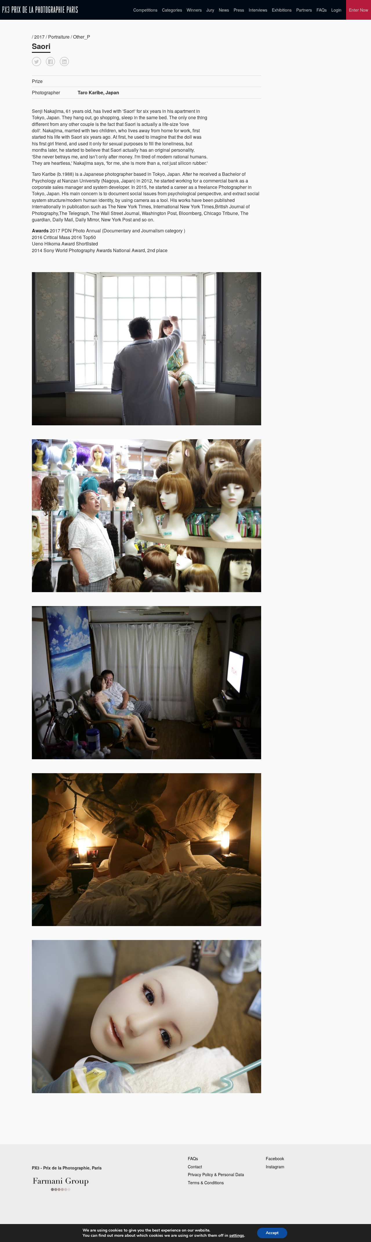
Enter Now (358, 10)
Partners (304, 10)
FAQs (322, 10)
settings (236, 1235)
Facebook (275, 1158)
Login (336, 10)
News (224, 10)
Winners (194, 10)
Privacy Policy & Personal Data (216, 1174)
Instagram (275, 1166)
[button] (36, 61)
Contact (195, 1166)
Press (239, 10)
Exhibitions (282, 10)
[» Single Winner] (40, 9)
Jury (210, 10)
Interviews (258, 10)
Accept (272, 1233)
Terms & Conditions (206, 1182)
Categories (172, 10)
